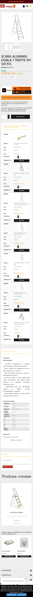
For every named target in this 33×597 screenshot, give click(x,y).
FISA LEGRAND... (6, 551)
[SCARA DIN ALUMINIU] (16, 498)
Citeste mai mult (12, 595)
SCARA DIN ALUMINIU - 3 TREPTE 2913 (21, 174)
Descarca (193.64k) (17, 440)
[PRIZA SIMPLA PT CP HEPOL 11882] (24, 542)
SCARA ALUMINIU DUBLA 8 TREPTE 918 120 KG (20, 293)
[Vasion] (10, 6)
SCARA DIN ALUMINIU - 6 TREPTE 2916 (21, 263)
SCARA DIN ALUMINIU (16, 513)
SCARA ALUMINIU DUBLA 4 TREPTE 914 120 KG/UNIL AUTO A (21, 204)
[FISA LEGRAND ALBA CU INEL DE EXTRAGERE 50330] (9, 542)
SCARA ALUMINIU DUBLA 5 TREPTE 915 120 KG (20, 233)
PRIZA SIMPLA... (21, 551)
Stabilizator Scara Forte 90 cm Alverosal (21, 144)
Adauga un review (7, 467)
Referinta (4, 67)
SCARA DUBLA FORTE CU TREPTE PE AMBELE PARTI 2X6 (21, 323)
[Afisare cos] (30, 6)
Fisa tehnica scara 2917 (10, 437)
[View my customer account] (24, 6)
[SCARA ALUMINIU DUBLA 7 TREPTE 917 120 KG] (8, 47)
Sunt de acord (21, 595)
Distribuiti (11, 77)
